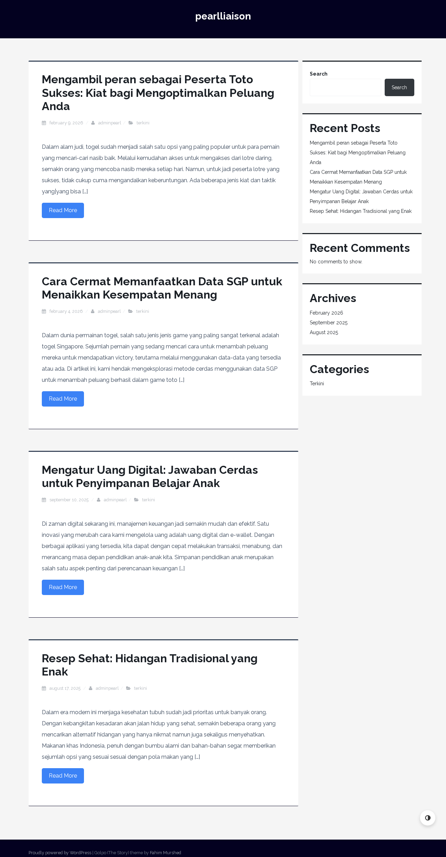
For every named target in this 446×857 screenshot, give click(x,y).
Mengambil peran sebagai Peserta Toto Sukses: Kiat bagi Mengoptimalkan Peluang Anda (158, 93)
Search (319, 74)
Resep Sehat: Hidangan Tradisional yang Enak (361, 211)
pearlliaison (223, 16)
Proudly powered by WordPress (60, 852)
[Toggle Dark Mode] (428, 818)
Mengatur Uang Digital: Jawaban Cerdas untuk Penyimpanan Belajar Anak (150, 476)
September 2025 (328, 322)
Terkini (143, 122)
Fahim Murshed (165, 852)
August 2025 (324, 332)
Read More (63, 210)
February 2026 (326, 313)
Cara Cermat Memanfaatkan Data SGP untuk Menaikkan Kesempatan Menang (162, 288)
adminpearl (109, 122)
